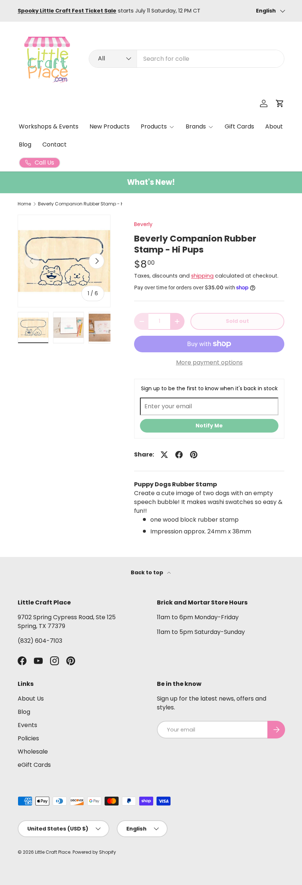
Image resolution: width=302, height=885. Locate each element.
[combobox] (186, 58)
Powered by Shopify (94, 852)
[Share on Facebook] (179, 454)
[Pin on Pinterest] (193, 454)
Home (24, 204)
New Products (109, 126)
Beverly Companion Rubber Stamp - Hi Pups (82, 204)
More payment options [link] (209, 362)
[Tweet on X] (164, 454)
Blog (25, 144)
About (274, 126)
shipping (202, 275)
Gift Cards (239, 126)
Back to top (147, 572)
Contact (54, 144)
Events (27, 725)
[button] (280, 103)
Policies (28, 738)
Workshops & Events (48, 126)
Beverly (143, 224)
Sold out (237, 321)
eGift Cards (34, 765)
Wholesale (33, 751)
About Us (31, 698)
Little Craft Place (52, 852)
